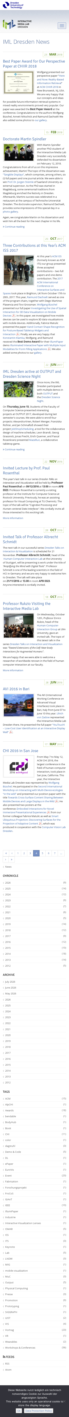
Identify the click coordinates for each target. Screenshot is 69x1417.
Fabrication (35, 1181)
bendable (35, 1116)
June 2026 (10, 987)
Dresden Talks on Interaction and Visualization (36, 644)
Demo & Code (35, 1152)
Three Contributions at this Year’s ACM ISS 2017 (34, 248)
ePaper (35, 1163)
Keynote (35, 1247)
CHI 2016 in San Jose (20, 750)
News (8, 866)
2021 (35, 912)
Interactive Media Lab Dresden (17, 25)
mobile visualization (35, 1270)
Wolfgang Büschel (47, 304)
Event (35, 1175)
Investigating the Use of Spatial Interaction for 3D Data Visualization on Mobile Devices (34, 311)
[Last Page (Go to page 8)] (11, 859)
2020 (35, 918)
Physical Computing (35, 1288)
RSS (7, 1363)
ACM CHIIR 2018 (49, 87)
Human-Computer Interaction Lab (23, 558)
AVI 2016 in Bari (16, 688)
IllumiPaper (56, 341)
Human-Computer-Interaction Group (48, 627)
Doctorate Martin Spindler (24, 138)
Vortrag (35, 1330)
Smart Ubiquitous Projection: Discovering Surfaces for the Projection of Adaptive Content (32, 819)
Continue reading (14, 226)
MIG (35, 1264)
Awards (35, 1110)
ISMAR (35, 1229)
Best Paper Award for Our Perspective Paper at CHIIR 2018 (34, 64)
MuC (35, 1276)
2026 (35, 882)
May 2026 (10, 993)
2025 (35, 888)
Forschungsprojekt (35, 1187)
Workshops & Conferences (35, 1347)
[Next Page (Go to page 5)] (6, 859)
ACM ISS (57, 256)
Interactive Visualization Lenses (35, 1223)
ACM (35, 1098)
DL (35, 1158)
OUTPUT (48, 393)
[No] (64, 1401)
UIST (35, 1318)
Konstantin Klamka (14, 338)
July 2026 (10, 981)
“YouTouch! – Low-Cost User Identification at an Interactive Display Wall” (34, 728)
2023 (35, 900)
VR (35, 1336)
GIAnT (35, 1199)
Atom (8, 1369)
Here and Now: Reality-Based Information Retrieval (51, 79)
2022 (35, 906)
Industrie (35, 1217)
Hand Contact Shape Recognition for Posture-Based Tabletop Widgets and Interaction (34, 330)
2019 (35, 924)
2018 (35, 930)
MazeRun (34, 440)
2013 (35, 960)
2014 (35, 953)
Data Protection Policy (38, 1410)
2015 (35, 948)
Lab (35, 1252)
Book (35, 1128)
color (35, 1140)
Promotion (35, 1300)
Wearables (35, 1341)
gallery (37, 352)
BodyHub (35, 1122)
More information (13, 518)
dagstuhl (35, 1146)
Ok (19, 1410)
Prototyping (35, 1306)
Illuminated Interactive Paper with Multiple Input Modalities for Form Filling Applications (34, 347)
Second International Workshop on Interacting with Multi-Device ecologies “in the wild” (33, 790)
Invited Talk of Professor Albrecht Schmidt (30, 539)
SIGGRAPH (35, 1312)
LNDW (35, 1258)
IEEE (35, 1205)
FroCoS (35, 1193)
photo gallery (10, 211)
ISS (35, 1235)
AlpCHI (35, 1104)
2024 (35, 894)
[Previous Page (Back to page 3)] (12, 853)
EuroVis (35, 1169)
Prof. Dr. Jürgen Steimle (20, 182)
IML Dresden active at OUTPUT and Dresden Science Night (32, 374)
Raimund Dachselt (37, 297)
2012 (35, 965)
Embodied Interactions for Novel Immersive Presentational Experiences (28, 810)
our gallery (41, 120)
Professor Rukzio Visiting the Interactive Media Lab (26, 606)
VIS (35, 1324)
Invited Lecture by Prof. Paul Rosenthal (26, 470)
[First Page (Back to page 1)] (6, 853)
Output (35, 1282)
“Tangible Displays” (13, 174)
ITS (35, 1241)
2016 (35, 942)
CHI (35, 1134)
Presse (35, 1294)
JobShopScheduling (23, 429)
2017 (35, 936)
